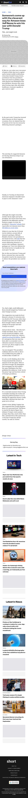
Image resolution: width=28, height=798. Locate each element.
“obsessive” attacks (16, 224)
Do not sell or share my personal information (14, 777)
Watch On (5, 387)
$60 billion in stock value (10, 228)
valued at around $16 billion (11, 337)
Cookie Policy (14, 775)
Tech (9, 12)
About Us (14, 766)
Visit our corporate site (18, 789)
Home (3, 12)
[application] (14, 168)
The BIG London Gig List (17, 5)
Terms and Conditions (14, 770)
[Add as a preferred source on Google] (14, 782)
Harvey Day (7, 35)
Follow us (15, 66)
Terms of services (20, 280)
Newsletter (22, 66)
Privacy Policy (14, 772)
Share (6, 66)
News (16, 36)
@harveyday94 (8, 447)
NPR (18, 239)
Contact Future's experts (14, 768)
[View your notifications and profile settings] (20, 2)
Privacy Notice (22, 281)
